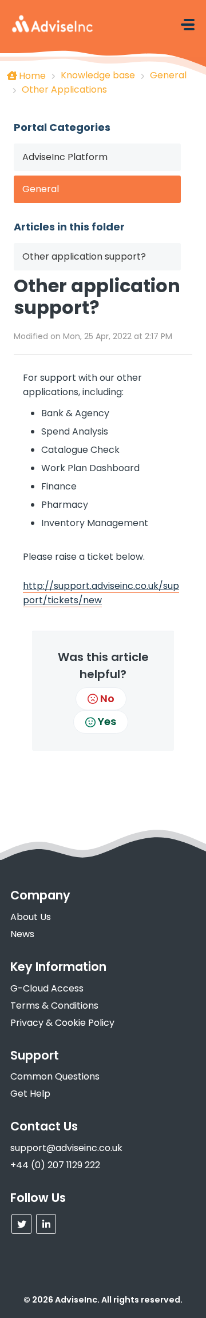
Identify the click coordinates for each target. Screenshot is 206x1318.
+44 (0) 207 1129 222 (55, 1165)
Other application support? (84, 256)
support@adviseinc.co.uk (66, 1147)
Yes (107, 721)
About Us (30, 916)
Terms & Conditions (54, 1005)
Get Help (30, 1093)
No (107, 698)
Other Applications (64, 89)
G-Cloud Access (47, 988)
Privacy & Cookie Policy (62, 1022)
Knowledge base (98, 75)
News (22, 934)
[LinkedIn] (46, 1224)
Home (32, 75)
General (168, 75)
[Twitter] (21, 1224)
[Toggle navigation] (187, 24)
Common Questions (55, 1076)
